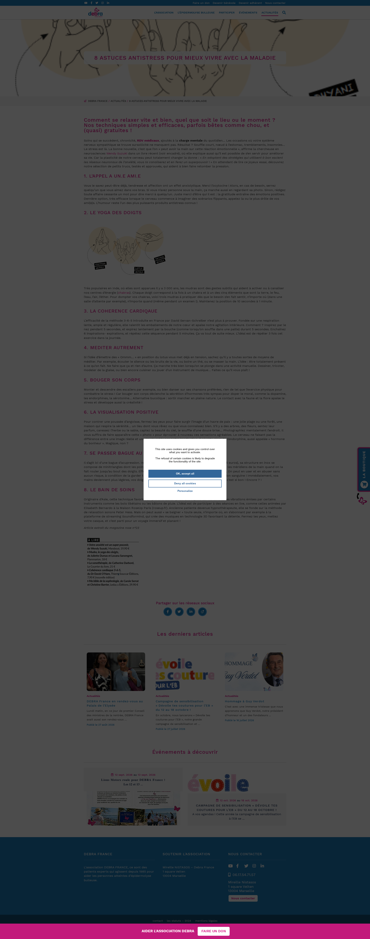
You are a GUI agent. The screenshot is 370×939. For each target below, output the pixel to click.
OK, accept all (185, 473)
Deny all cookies (185, 483)
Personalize (185, 490)
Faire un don (213, 931)
